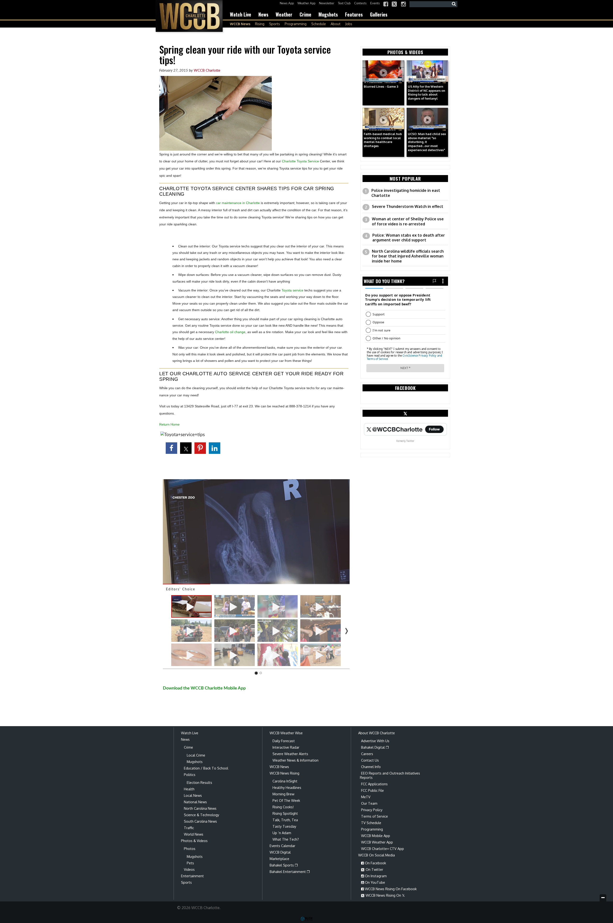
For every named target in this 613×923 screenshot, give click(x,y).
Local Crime (196, 755)
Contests (360, 3)
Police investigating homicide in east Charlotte (405, 193)
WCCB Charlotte (189, 16)
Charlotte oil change (230, 332)
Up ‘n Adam (281, 833)
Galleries (378, 14)
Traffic (189, 828)
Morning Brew (283, 794)
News (263, 14)
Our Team (369, 803)
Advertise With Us (375, 741)
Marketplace (279, 858)
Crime (305, 14)
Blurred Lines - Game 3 (381, 86)
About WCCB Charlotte (376, 733)
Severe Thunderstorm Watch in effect (407, 206)
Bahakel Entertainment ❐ (290, 871)
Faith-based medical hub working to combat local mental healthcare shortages (383, 140)
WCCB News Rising (284, 773)
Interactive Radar (285, 747)
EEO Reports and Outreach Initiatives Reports (390, 775)
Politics (189, 774)
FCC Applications (374, 784)
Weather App (306, 3)
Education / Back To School (206, 768)
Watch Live (240, 14)
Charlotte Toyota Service (300, 161)
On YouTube (374, 882)
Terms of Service (374, 816)
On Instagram (375, 876)
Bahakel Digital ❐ (375, 747)
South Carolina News (200, 821)
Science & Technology (201, 815)
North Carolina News (200, 808)
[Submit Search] (453, 4)
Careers (367, 754)
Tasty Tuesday (284, 826)
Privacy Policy (371, 810)
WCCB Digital (280, 852)
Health (189, 789)
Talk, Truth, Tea (285, 820)
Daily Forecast (283, 741)
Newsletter (326, 3)
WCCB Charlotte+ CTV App (382, 848)
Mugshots (328, 14)
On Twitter (374, 869)
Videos (189, 869)
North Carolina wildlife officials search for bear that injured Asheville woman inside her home (408, 256)
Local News (193, 795)
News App (287, 3)
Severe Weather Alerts (290, 754)
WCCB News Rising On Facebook (390, 889)
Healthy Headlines (286, 787)
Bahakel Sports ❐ (284, 865)
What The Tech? (285, 839)
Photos (189, 848)
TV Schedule (371, 822)
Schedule (318, 24)
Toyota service (292, 290)
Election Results (199, 782)
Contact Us (370, 760)
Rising (259, 24)
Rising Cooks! (283, 807)
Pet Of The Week (286, 800)
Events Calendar (282, 845)
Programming (295, 24)
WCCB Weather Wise (286, 733)
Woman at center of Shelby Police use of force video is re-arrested (408, 221)
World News (193, 834)
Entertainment (192, 876)
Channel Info (371, 766)
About (336, 24)
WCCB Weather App (377, 842)
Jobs (348, 24)
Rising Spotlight (285, 813)
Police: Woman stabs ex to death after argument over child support (408, 238)
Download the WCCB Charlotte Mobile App (204, 688)
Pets (190, 863)
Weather (284, 14)
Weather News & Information (295, 760)
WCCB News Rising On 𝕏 (385, 895)
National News (195, 802)
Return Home (169, 424)
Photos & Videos (194, 840)
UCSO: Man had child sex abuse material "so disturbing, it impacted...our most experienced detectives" (427, 142)
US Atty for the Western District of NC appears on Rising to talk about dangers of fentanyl (426, 93)
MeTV (365, 797)
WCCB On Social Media (376, 855)
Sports (274, 24)
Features (354, 14)
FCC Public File (372, 790)
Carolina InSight (284, 781)
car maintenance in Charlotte (238, 203)
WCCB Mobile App (375, 835)
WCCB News (240, 24)
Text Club (344, 3)
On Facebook (375, 863)
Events (375, 3)
